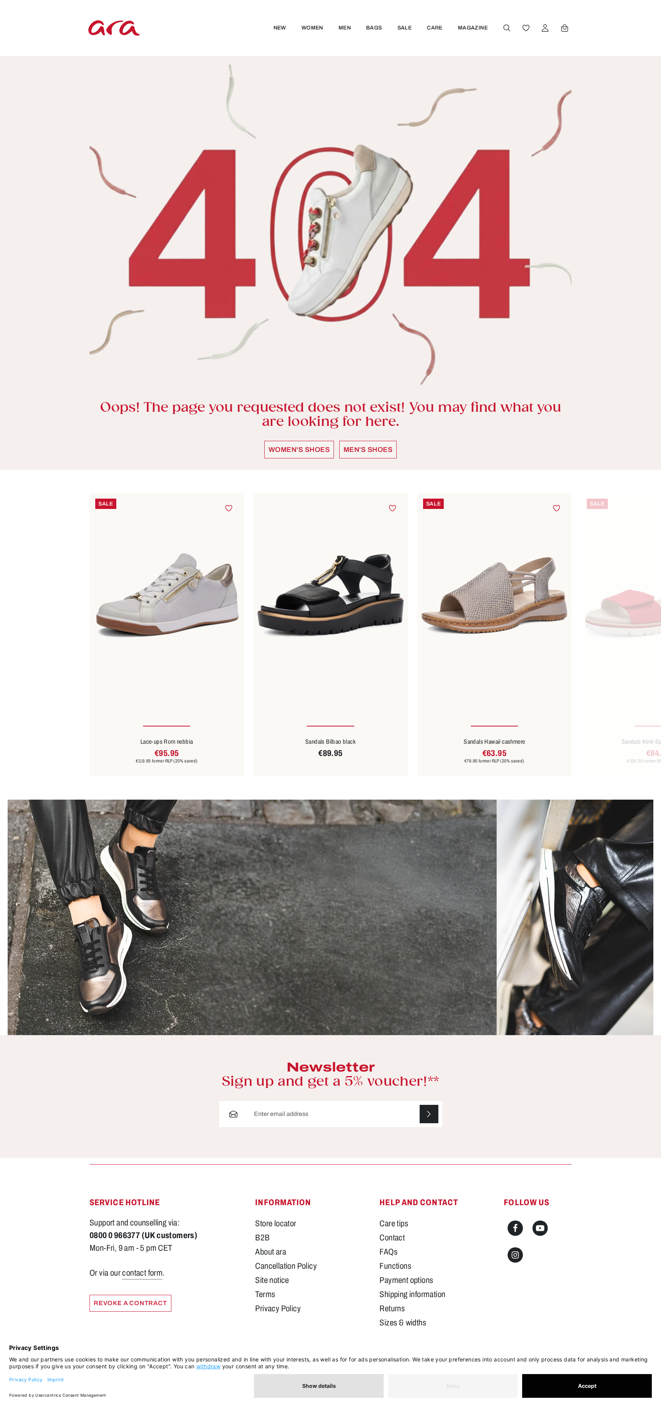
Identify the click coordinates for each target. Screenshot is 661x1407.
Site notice (272, 1280)
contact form (142, 1273)
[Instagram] (515, 1255)
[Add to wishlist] (229, 508)
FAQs (388, 1251)
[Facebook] (515, 1228)
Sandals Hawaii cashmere (494, 741)
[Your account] (545, 28)
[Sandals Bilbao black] (330, 596)
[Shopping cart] (565, 28)
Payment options (406, 1280)
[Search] (506, 28)
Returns (392, 1308)
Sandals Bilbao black (330, 741)
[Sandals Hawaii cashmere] (494, 596)
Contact (392, 1237)
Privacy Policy (278, 1308)
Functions (395, 1266)
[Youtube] (540, 1228)
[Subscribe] (429, 1114)
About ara (270, 1251)
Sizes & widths (402, 1322)
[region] (330, 634)
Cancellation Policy (286, 1266)
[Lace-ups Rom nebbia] (167, 596)
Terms (265, 1294)
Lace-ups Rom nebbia (166, 741)
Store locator (275, 1223)
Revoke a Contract (130, 1303)
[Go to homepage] (114, 27)
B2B (262, 1237)
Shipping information (412, 1294)
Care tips (393, 1223)
